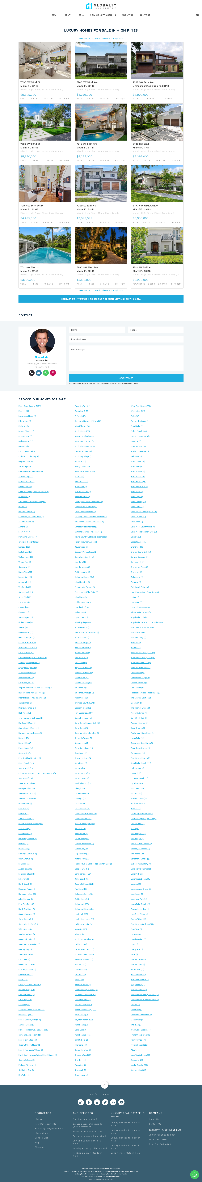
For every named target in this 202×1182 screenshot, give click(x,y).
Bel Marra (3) (136, 456)
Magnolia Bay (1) (138, 984)
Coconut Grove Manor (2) (29, 1045)
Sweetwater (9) (81, 657)
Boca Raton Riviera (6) (140, 748)
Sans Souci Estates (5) (84, 441)
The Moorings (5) (25, 476)
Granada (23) (24, 1004)
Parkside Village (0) (83, 642)
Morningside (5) (25, 436)
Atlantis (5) (135, 1050)
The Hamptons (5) (138, 833)
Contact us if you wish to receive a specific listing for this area (101, 299)
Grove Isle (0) (24, 496)
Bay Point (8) (23, 446)
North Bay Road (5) (26, 909)
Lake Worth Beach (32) (140, 1055)
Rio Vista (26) (80, 828)
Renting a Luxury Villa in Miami (90, 1148)
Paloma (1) (135, 1004)
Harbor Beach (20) (82, 773)
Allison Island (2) (25, 868)
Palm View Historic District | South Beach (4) (37, 773)
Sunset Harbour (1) (26, 914)
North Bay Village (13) (84, 456)
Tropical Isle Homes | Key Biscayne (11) (35, 687)
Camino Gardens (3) (139, 557)
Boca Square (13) (138, 516)
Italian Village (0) (25, 1014)
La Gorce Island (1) (26, 873)
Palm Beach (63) (81, 1024)
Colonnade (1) (137, 577)
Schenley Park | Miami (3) (29, 662)
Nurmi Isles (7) (81, 763)
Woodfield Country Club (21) (143, 657)
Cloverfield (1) (137, 572)
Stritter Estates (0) (83, 491)
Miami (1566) (23, 411)
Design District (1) (26, 431)
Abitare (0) (23, 526)
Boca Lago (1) (137, 496)
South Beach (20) (25, 768)
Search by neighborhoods (49, 1128)
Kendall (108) (24, 547)
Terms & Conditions (95, 1179)
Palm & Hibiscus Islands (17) (30, 823)
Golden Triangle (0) (26, 989)
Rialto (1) (135, 828)
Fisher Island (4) (25, 833)
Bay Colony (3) (81, 753)
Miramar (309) (81, 934)
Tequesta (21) (137, 1060)
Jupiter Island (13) (139, 1070)
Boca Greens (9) (138, 471)
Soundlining (115, 1168)
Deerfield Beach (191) (84, 884)
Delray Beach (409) (139, 431)
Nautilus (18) (23, 843)
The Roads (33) (24, 587)
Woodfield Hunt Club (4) (141, 662)
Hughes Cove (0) (25, 461)
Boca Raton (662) (138, 446)
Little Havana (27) (25, 622)
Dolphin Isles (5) (81, 743)
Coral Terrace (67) (26, 652)
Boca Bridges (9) (138, 728)
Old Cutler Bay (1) (26, 1070)
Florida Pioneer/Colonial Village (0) (33, 1029)
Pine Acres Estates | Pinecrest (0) (89, 521)
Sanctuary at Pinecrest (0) (86, 526)
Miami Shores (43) (82, 426)
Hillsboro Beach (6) (83, 984)
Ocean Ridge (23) (138, 919)
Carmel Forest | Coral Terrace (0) (32, 657)
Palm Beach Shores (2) (140, 758)
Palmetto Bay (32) (82, 406)
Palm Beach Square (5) (84, 1034)
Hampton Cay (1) (138, 969)
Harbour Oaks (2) (138, 974)
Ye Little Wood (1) (26, 521)
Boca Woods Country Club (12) (144, 531)
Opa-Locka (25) (81, 617)
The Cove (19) (81, 889)
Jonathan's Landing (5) (140, 858)
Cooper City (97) (82, 868)
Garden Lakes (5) (138, 959)
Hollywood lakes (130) (84, 577)
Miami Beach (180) (26, 763)
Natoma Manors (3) (26, 511)
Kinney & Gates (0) (139, 713)
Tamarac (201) (81, 969)
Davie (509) (79, 979)
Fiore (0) (134, 954)
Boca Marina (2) (137, 506)
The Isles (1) (136, 1024)
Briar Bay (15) (80, 1060)
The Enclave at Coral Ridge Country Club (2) (93, 863)
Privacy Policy (112, 383)
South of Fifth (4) (25, 778)
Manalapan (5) (137, 894)
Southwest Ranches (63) (85, 994)
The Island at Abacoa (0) (141, 843)
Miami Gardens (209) (83, 682)
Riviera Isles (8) (81, 833)
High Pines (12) (24, 713)
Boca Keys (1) (137, 491)
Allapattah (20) (24, 582)
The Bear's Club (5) (139, 853)
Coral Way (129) (25, 999)
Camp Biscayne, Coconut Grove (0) (33, 491)
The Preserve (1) (138, 632)
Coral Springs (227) (83, 873)
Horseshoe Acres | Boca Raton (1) (145, 692)
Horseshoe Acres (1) (140, 979)
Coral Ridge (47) (82, 728)
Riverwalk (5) (80, 1070)
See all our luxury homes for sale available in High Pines (101, 38)
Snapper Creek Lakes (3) (29, 944)
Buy (54, 15)
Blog (37, 1142)
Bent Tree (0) (136, 929)
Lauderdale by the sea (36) (86, 989)
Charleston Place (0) (139, 567)
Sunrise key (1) (81, 848)
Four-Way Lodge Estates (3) (30, 471)
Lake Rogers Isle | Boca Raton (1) (145, 592)
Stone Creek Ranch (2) (140, 436)
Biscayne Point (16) (26, 889)
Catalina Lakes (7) (138, 939)
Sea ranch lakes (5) (83, 999)
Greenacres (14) (138, 753)
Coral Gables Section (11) (29, 1034)
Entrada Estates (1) (26, 481)
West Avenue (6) (25, 858)
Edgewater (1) (24, 421)
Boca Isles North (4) (139, 486)
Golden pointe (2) (82, 572)
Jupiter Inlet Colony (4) (141, 863)
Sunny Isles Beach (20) (84, 557)
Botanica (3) (136, 808)
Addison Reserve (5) (140, 451)
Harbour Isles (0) (82, 778)
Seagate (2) (136, 441)
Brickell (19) (23, 738)
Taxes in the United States (87, 1131)
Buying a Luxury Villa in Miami (89, 1136)
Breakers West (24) (83, 1055)
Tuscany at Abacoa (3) (140, 848)
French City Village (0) (27, 1039)
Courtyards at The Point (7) (86, 592)
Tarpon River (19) (82, 853)
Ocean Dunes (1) (138, 823)
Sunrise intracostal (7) (84, 843)
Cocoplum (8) (24, 959)
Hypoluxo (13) (137, 783)
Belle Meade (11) (25, 441)
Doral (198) (79, 476)
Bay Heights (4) (25, 486)
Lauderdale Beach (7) (84, 818)
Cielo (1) (134, 944)
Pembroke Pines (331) (84, 949)
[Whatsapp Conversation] (81, 1102)
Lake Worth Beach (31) (140, 879)
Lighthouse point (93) (84, 924)
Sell (81, 15)
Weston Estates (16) (83, 1004)
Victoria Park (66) (82, 858)
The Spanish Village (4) (140, 707)
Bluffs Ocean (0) (138, 803)
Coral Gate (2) (24, 602)
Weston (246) (80, 974)
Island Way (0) (81, 597)
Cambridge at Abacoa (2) (142, 813)
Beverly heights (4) (83, 758)
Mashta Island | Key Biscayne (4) (32, 697)
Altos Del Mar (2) (25, 899)
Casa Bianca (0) (25, 702)
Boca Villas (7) (137, 521)
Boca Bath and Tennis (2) (141, 667)
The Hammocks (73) (27, 672)
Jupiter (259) (136, 793)
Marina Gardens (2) (139, 989)
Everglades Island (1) (140, 421)
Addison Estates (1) (139, 723)
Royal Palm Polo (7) (139, 617)
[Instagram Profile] (97, 1102)
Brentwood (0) (137, 547)
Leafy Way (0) (24, 531)
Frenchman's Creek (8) (141, 1034)
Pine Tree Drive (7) (26, 904)
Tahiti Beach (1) (25, 929)
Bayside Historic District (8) (30, 733)
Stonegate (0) (24, 753)
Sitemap (39, 1147)
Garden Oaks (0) (138, 964)
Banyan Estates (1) (83, 1050)
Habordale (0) (81, 768)
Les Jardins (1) (137, 687)
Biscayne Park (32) (83, 647)
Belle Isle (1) (23, 813)
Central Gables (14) (26, 994)
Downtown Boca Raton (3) (142, 743)
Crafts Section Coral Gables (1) (31, 1009)
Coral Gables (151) (26, 919)
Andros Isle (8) (81, 1045)
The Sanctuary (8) (138, 637)
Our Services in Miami (85, 1119)
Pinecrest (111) (81, 481)
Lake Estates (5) (82, 793)
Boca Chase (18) (138, 461)
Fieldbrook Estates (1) (140, 587)
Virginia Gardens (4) (83, 667)
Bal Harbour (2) (81, 687)
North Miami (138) (82, 431)
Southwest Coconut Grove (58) (32, 501)
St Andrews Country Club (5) (143, 652)
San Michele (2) (81, 1039)
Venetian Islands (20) (27, 783)
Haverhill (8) (136, 773)
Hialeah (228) (80, 612)
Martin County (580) (139, 1065)
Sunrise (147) (80, 964)
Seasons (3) (136, 647)
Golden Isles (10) (82, 899)
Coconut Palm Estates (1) (86, 552)
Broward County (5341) (85, 702)
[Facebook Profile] (89, 1102)
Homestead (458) (82, 652)
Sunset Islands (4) (26, 818)
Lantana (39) (136, 884)
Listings (39, 1119)
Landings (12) (80, 798)
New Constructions (103, 15)
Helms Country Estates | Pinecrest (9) (91, 536)
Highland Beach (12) (139, 778)
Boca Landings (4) (138, 501)
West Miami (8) (81, 662)
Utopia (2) (22, 506)
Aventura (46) (80, 562)
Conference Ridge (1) (140, 677)
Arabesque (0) (81, 486)
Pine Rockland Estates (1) (29, 758)
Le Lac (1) (135, 597)
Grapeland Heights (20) (28, 541)
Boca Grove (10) (138, 476)
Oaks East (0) (80, 1029)
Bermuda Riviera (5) (83, 738)
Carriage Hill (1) (137, 562)
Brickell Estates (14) (27, 707)
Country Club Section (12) (29, 984)
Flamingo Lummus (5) (27, 853)
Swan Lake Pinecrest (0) (85, 511)
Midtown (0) (23, 426)
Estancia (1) (136, 582)
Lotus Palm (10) (137, 738)
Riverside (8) (24, 607)
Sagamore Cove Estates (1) (87, 733)
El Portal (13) (80, 416)
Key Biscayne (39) (26, 682)
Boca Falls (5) (136, 466)
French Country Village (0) (29, 1019)
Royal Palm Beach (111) (141, 763)
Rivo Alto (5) (23, 808)
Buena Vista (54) (25, 572)
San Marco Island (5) (27, 793)
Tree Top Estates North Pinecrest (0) (91, 516)
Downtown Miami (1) (27, 416)
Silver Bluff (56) (24, 597)
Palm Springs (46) (138, 1039)
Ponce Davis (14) (25, 748)
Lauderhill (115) (81, 914)
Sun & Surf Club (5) (139, 718)
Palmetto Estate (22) (27, 642)
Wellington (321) (138, 411)
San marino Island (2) (27, 798)
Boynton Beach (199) (84, 1019)
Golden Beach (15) (83, 602)
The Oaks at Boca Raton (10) (143, 627)
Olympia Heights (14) (27, 667)
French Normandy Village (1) (30, 1050)
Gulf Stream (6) (137, 768)
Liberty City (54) (25, 577)
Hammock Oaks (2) (26, 939)
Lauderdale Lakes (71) (84, 919)
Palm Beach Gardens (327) (142, 924)
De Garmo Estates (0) (27, 536)
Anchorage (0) (24, 466)
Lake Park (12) (137, 873)
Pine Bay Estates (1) (27, 969)
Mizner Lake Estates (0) (141, 612)
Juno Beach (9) (137, 788)
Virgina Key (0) (24, 562)
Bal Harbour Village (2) (84, 692)
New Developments (45, 1124)
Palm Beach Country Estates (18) (145, 994)
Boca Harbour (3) (138, 481)
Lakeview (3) (23, 879)
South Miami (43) (82, 627)
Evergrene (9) (137, 949)
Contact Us (155, 1124)
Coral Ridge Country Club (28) (87, 723)
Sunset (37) (23, 627)
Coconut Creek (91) (83, 707)
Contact (144, 15)
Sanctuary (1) (136, 1009)
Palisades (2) (80, 1065)
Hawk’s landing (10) (83, 783)
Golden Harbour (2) (139, 682)
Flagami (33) (23, 612)
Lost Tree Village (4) (139, 914)
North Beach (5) (25, 884)
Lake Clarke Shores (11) (141, 868)
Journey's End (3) (26, 954)
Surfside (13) (80, 461)
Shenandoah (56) (25, 592)
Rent (68, 15)
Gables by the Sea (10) (28, 924)
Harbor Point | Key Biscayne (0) (31, 692)
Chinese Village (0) (26, 1024)
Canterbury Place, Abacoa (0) (143, 818)
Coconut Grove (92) (26, 451)
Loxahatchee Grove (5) (141, 889)
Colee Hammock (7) (83, 718)
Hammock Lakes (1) (26, 964)
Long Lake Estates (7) (140, 607)
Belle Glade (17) (81, 1014)
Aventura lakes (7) (83, 567)
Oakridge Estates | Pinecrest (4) (89, 501)
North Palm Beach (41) (140, 904)
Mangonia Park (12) (139, 899)
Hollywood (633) (82, 904)
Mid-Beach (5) (24, 848)
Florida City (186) (82, 607)
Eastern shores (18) (83, 451)
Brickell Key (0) (24, 743)
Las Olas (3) (80, 803)
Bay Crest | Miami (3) (27, 723)
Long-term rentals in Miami (126, 1153)
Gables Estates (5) (26, 1060)
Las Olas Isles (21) (82, 808)
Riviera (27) (23, 979)
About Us (127, 15)
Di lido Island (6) (25, 803)
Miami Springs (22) (83, 622)
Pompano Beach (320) (84, 954)
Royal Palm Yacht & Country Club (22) (147, 622)
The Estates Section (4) (141, 697)
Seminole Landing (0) (140, 909)
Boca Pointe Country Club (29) (144, 511)
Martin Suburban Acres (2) (86, 541)
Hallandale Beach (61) (84, 894)
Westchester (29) (26, 677)
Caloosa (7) (136, 934)
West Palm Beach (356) (141, 406)
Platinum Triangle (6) (27, 1065)
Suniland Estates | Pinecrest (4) (88, 531)
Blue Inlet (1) (136, 702)
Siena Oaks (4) (137, 1019)
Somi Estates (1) (82, 637)
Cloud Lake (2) (137, 426)
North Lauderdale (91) (84, 939)
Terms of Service (127, 383)
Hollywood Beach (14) (84, 909)
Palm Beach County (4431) (86, 1009)
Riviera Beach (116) (139, 1045)
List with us (41, 1133)
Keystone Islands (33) (84, 436)
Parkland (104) (81, 944)
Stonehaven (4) (81, 1075)
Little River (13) (25, 552)
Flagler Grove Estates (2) (86, 506)
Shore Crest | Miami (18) (28, 728)
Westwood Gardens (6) (141, 1029)
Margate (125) (81, 929)
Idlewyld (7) (80, 788)
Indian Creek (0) (81, 697)
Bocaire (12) (136, 536)
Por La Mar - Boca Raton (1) (142, 733)
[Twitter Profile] (105, 1102)
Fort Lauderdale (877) (84, 713)
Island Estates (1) (82, 582)
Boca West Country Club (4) (143, 526)
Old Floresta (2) (137, 672)
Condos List (41, 1138)
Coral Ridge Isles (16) (84, 748)
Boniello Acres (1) (138, 541)
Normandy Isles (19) (27, 894)
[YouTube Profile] (121, 1102)
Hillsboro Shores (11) (84, 959)
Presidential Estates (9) (85, 587)
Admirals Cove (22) (139, 798)
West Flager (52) (25, 617)
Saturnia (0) (136, 642)
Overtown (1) (24, 567)
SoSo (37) (135, 416)
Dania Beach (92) (82, 879)
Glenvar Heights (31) (27, 637)
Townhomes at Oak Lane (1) (30, 718)
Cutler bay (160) (81, 411)
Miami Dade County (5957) (29, 406)
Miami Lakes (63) (82, 677)
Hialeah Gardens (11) (84, 672)
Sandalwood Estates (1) (141, 1014)
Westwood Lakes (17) (27, 647)
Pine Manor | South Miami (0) (87, 632)
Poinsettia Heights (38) (85, 823)
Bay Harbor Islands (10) (85, 471)
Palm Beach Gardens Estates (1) (145, 999)
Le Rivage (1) (136, 602)
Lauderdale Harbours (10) (86, 813)
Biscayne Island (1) (26, 788)
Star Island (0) (24, 828)
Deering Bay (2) (25, 949)
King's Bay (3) (24, 1075)
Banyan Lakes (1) (25, 974)
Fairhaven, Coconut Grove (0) (31, 516)
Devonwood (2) (81, 547)
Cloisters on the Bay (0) (28, 456)
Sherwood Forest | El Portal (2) (88, 421)
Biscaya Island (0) (82, 466)
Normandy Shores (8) (27, 838)
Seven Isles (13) (82, 838)
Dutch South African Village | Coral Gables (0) (37, 1055)
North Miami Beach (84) (85, 446)
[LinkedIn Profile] (113, 1102)
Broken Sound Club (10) (141, 552)
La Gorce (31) (24, 863)
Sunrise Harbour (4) (26, 934)
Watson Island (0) (25, 557)
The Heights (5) (137, 838)
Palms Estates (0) (82, 496)
